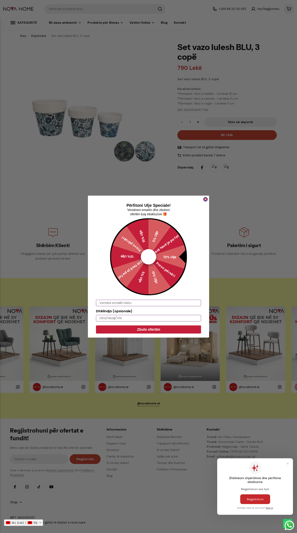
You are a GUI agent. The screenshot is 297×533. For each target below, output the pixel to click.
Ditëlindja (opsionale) (114, 311)
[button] (23, 522)
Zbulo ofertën (148, 329)
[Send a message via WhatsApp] (289, 525)
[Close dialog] (205, 199)
